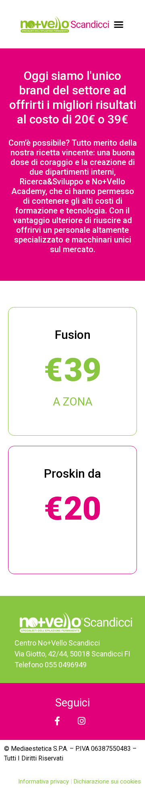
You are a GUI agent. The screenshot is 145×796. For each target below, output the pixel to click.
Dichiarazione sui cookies (107, 781)
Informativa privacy (44, 781)
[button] (118, 24)
